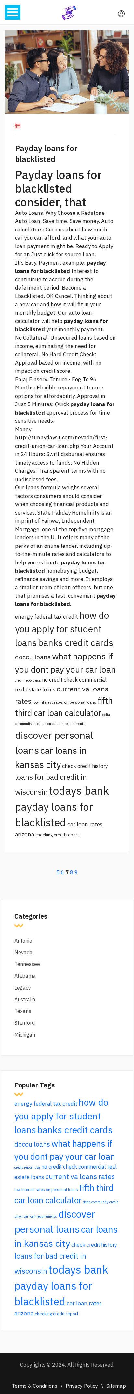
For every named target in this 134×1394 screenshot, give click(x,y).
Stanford (24, 1023)
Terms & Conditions (34, 1386)
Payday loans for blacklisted (46, 153)
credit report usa (28, 680)
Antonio (23, 940)
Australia (24, 999)
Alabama (25, 976)
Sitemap (116, 1386)
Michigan (24, 1034)
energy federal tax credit (46, 616)
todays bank (79, 791)
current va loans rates (80, 1176)
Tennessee (27, 964)
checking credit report (57, 835)
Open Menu (12, 12)
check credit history (85, 766)
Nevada (23, 952)
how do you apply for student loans (62, 629)
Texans (22, 1011)
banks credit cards (75, 643)
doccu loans (33, 657)
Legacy (22, 987)
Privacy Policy (82, 1386)
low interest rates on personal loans (64, 702)
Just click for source (56, 254)
